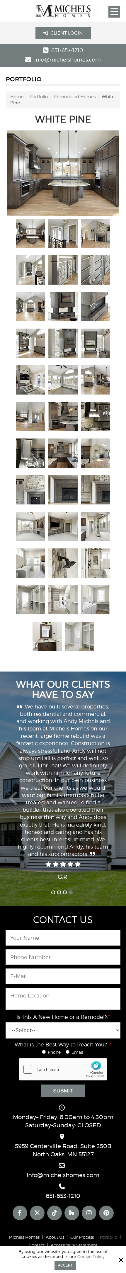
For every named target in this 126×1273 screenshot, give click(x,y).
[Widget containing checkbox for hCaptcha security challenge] (63, 1069)
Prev (13, 801)
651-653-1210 (67, 50)
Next (112, 801)
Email (78, 1052)
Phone (55, 1052)
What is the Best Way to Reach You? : (63, 1044)
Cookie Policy (91, 1256)
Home (17, 96)
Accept (65, 1265)
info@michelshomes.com (67, 60)
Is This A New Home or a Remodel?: (63, 1017)
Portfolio (39, 96)
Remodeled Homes (75, 96)
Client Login (66, 33)
